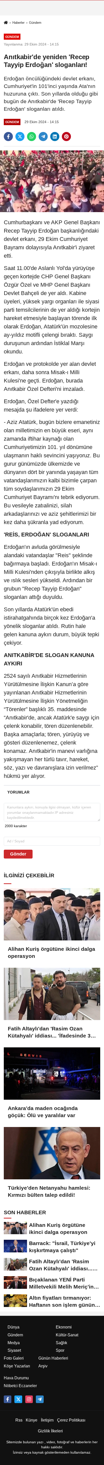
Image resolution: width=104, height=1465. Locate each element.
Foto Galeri (14, 1358)
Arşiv (42, 1366)
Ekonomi (64, 1327)
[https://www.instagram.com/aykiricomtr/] (29, 1399)
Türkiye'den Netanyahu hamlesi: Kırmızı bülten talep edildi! (49, 1191)
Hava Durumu (16, 1378)
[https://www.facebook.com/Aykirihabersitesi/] (7, 1399)
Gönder (18, 854)
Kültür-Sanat (67, 1335)
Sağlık (61, 1343)
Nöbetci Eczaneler (20, 1386)
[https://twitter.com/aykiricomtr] (18, 1399)
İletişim (47, 1420)
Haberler (18, 23)
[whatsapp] (31, 136)
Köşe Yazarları (17, 1366)
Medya (14, 1343)
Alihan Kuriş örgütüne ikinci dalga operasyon (51, 952)
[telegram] (43, 136)
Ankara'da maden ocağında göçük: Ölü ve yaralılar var (43, 1111)
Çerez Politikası (71, 1420)
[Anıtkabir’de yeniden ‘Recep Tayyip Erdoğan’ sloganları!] (52, 181)
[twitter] (19, 136)
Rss (18, 1420)
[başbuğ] (39, 1399)
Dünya (13, 1327)
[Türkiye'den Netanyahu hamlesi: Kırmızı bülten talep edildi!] (52, 1153)
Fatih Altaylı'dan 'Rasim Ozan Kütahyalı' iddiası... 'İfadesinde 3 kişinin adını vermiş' (49, 1032)
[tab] (18, 792)
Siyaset (14, 1350)
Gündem (35, 23)
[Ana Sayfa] (6, 23)
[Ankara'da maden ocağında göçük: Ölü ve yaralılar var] (52, 1073)
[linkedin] (54, 136)
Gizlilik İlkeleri (50, 1431)
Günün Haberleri (53, 1358)
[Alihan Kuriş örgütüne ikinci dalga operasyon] (52, 914)
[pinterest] (66, 136)
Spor (60, 1350)
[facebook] (8, 136)
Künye (31, 1420)
